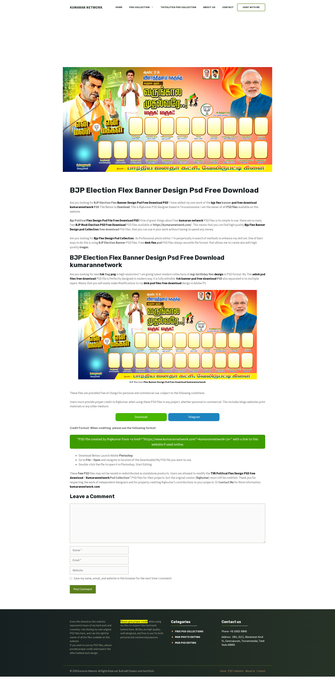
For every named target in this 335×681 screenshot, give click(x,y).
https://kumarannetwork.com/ (172, 225)
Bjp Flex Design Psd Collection (114, 238)
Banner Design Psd (129, 203)
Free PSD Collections (189, 631)
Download (123, 207)
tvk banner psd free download (196, 279)
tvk (102, 274)
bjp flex (216, 203)
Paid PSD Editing (185, 642)
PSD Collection (139, 7)
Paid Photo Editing (187, 637)
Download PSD (129, 220)
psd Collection (89, 229)
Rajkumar (202, 478)
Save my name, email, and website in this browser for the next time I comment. (123, 578)
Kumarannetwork (98, 478)
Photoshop (126, 455)
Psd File (107, 220)
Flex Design (94, 220)
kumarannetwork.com (85, 487)
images (83, 247)
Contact (228, 7)
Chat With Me (251, 7)
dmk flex (150, 243)
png (113, 274)
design (218, 274)
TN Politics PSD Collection (178, 7)
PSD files (232, 207)
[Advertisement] (167, 40)
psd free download (244, 203)
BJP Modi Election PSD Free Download (101, 225)
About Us (209, 7)
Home (119, 7)
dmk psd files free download (162, 283)
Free (116, 220)
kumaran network (86, 7)
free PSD (83, 473)
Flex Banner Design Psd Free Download (165, 382)
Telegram (194, 417)
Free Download (152, 203)
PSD (165, 203)
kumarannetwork (81, 207)
